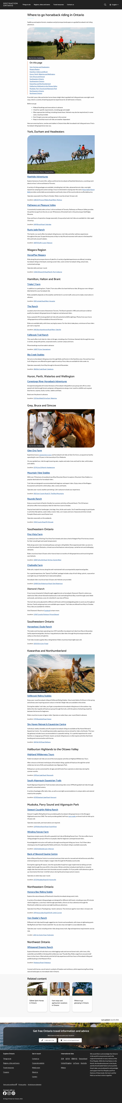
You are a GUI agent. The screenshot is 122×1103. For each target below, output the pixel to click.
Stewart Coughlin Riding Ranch (42, 810)
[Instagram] (9, 1094)
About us (35, 1072)
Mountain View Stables (38, 473)
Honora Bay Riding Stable (40, 892)
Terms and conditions (9, 1084)
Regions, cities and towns (42, 5)
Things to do (26, 5)
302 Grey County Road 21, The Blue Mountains (49, 493)
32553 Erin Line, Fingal (41, 643)
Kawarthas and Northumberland (40, 84)
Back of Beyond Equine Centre (42, 854)
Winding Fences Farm (38, 832)
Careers (34, 1077)
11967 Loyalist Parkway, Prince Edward (46, 614)
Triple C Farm (33, 284)
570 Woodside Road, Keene (42, 719)
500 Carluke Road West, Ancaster (44, 301)
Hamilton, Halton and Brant (39, 72)
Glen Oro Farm (34, 451)
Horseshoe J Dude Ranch (39, 627)
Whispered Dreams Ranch (40, 947)
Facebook (47, 610)
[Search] (105, 5)
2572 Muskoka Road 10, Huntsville (45, 880)
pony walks (72, 816)
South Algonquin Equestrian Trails (44, 781)
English (114, 4)
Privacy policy (22, 1084)
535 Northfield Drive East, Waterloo (45, 398)
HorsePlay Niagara (36, 255)
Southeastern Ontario (37, 79)
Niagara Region (35, 69)
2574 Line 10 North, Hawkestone (44, 467)
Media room (36, 1068)
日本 (62, 1059)
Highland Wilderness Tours (40, 754)
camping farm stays (45, 455)
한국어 (67, 1059)
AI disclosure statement (34, 1084)
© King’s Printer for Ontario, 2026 (13, 1099)
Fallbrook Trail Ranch (37, 335)
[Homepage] (10, 4)
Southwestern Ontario (37, 81)
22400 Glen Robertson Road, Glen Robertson (48, 583)
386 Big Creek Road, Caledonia (43, 369)
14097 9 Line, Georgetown (42, 349)
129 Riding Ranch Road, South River (45, 826)
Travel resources (58, 5)
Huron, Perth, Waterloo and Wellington (42, 74)
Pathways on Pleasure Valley (41, 205)
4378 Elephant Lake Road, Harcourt (45, 797)
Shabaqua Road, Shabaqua (42, 962)
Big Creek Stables (35, 355)
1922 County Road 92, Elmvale (43, 522)
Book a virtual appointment (71, 1040)
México (63, 1068)
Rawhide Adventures (37, 177)
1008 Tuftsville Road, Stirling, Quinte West (47, 560)
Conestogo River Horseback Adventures (47, 381)
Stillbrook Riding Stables (39, 696)
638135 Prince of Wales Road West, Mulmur (48, 200)
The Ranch (32, 306)
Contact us (70, 5)
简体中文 (74, 1059)
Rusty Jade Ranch (36, 230)
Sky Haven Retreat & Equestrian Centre (46, 724)
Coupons (6, 1072)
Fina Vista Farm (35, 534)
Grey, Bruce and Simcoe (37, 77)
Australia (84, 1063)
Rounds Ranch (34, 499)
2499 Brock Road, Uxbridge (42, 224)
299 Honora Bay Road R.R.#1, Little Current (48, 913)
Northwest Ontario (36, 93)
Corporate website (38, 1063)
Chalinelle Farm (35, 565)
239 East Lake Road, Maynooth (43, 775)
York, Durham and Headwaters (39, 67)
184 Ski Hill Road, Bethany (42, 742)
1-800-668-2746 (49, 1040)
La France (76, 1063)
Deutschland (83, 1059)
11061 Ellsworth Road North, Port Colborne (48, 272)
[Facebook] (4, 1094)
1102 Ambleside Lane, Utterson (44, 849)
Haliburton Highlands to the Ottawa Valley (43, 86)
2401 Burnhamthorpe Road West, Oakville (47, 329)
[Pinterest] (13, 1094)
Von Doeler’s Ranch (37, 918)
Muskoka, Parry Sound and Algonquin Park (43, 89)
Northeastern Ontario (37, 91)
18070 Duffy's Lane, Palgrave (43, 243)
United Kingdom (66, 1063)
